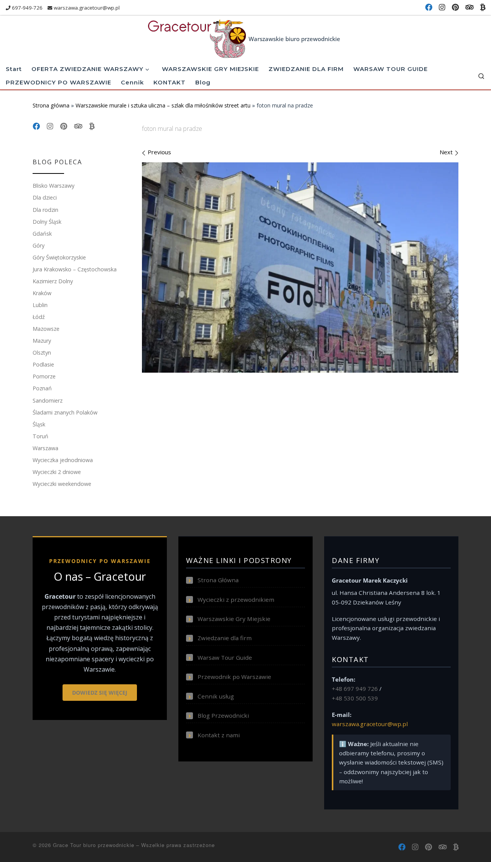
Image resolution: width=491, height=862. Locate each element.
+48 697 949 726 (355, 688)
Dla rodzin (45, 209)
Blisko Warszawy (53, 185)
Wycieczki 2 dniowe (57, 472)
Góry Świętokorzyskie (59, 257)
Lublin (40, 305)
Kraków (42, 293)
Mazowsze (46, 328)
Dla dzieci (45, 197)
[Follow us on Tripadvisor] (469, 7)
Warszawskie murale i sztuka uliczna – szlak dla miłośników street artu (163, 105)
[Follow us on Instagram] (442, 7)
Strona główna (51, 105)
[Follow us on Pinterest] (455, 7)
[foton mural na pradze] (300, 267)
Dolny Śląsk (47, 221)
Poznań (42, 388)
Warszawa (45, 448)
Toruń (40, 436)
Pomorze (44, 376)
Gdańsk (42, 233)
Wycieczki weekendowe (62, 483)
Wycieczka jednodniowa (63, 460)
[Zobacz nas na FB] (428, 7)
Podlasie (43, 364)
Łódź (39, 316)
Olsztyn (42, 352)
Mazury (42, 340)
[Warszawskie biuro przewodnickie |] (197, 37)
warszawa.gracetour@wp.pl (370, 724)
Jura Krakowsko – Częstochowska (75, 269)
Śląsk (39, 424)
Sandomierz (48, 400)
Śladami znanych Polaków (65, 412)
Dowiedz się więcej (99, 692)
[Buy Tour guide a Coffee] (482, 7)
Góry (38, 245)
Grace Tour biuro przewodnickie (93, 845)
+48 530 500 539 (355, 698)
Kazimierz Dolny (53, 281)
